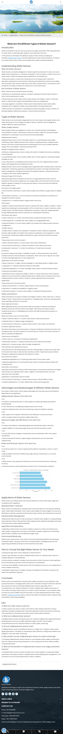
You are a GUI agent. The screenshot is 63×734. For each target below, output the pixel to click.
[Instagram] (13, 694)
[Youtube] (9, 694)
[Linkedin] (6, 694)
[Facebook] (3, 694)
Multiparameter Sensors (9, 664)
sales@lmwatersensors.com (15, 713)
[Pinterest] (16, 694)
